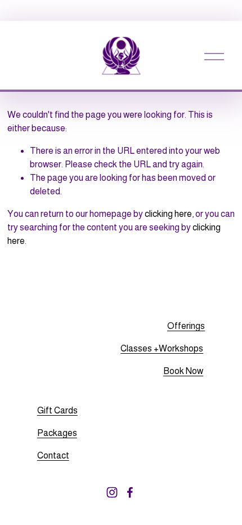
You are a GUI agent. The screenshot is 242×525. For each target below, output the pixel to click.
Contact (53, 455)
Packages (57, 433)
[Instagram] (112, 492)
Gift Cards (57, 410)
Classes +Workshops (161, 348)
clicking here (168, 214)
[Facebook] (130, 492)
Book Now (183, 371)
